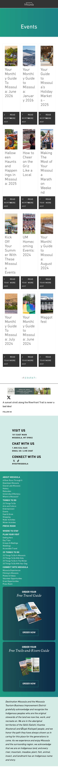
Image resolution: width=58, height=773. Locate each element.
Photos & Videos (9, 566)
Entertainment (8, 499)
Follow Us (7, 402)
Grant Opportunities (11, 571)
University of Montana (11, 484)
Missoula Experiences (12, 560)
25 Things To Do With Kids (13, 548)
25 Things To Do (9, 493)
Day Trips (7, 530)
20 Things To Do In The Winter (15, 551)
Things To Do (9, 490)
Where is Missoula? (10, 487)
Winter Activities (9, 512)
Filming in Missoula (10, 563)
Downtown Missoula (11, 473)
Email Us (16, 441)
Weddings (7, 536)
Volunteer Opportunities (12, 568)
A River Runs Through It (12, 470)
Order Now (29, 622)
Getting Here (8, 528)
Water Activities (9, 510)
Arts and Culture (9, 496)
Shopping (6, 507)
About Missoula (11, 467)
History (5, 478)
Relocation (7, 481)
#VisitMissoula (20, 454)
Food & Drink (8, 504)
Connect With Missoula (15, 557)
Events (5, 502)
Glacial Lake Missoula (11, 476)
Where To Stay (10, 521)
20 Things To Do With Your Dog (15, 554)
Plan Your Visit (11, 524)
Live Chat (28, 441)
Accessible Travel (10, 539)
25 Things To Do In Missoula (14, 545)
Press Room (9, 516)
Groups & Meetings (10, 533)
